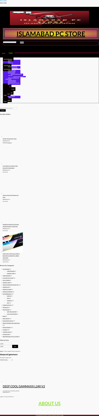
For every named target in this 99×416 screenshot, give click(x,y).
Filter (15, 346)
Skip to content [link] (3, 0)
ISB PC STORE (3, 2)
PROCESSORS (6, 309)
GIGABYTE (9, 300)
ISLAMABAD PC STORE (50, 34)
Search (2, 110)
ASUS (8, 298)
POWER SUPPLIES (7, 305)
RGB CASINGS (6, 318)
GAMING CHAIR (10, 273)
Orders (9, 97)
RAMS (4, 316)
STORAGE (5, 329)
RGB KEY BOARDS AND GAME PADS (12, 78)
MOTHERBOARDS (7, 294)
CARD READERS (11, 271)
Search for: (2, 108)
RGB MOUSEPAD (7, 327)
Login (5, 95)
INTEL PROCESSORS (13, 68)
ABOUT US (49, 403)
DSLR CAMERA (6, 280)
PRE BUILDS (5, 307)
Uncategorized (6, 334)
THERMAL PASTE (7, 332)
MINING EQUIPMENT (8, 291)
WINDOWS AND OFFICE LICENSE (12, 83)
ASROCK (9, 296)
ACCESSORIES (6, 269)
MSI (8, 303)
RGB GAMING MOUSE (8, 321)
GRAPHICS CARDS (7, 289)
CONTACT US (49, 412)
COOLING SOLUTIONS (8, 278)
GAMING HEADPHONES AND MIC (15, 75)
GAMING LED (6, 287)
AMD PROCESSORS (11, 311)
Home (5, 101)
